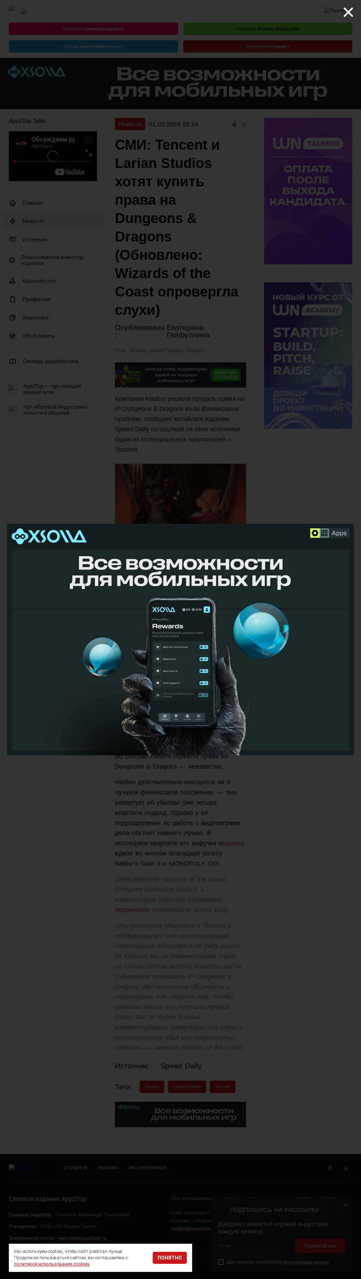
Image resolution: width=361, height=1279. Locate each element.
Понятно (170, 1258)
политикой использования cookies (52, 1264)
